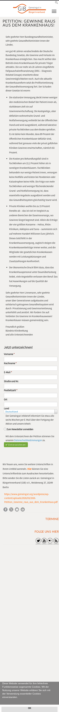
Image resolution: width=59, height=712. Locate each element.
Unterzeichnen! (17, 444)
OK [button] (29, 708)
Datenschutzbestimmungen (28, 440)
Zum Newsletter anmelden (19, 429)
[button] (2, 700)
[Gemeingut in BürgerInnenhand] (29, 9)
